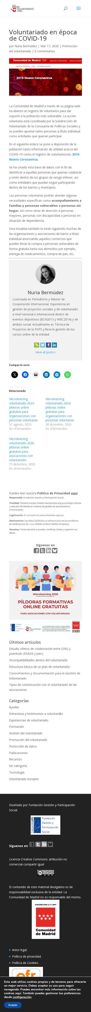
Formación (16, 727)
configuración (22, 997)
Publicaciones (18, 753)
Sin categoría (18, 766)
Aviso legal (19, 950)
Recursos (15, 759)
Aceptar (12, 1005)
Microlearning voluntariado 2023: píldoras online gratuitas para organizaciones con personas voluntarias (23, 409)
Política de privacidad (26, 956)
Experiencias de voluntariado (28, 720)
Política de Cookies (25, 963)
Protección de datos (23, 746)
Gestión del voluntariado (26, 733)
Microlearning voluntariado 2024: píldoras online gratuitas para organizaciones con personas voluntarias (60, 409)
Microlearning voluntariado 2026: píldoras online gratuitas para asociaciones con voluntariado (21, 449)
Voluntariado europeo (24, 779)
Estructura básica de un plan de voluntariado (39, 667)
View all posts (45, 352)
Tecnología (16, 772)
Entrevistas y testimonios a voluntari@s (36, 714)
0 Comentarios (44, 51)
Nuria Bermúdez (26, 46)
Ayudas (14, 707)
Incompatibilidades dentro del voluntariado (38, 660)
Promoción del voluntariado (28, 740)
